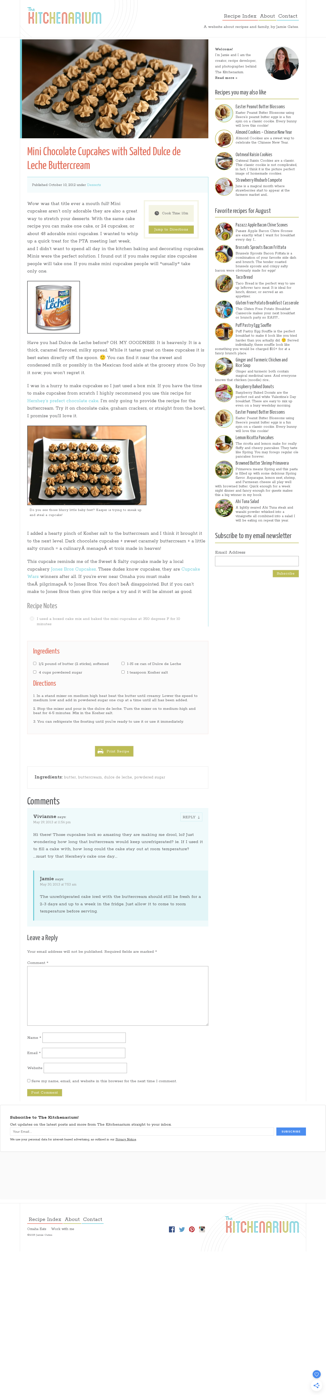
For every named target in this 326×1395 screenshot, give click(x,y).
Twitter (182, 1229)
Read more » (226, 78)
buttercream (90, 777)
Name (34, 1037)
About (267, 16)
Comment (37, 962)
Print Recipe (118, 751)
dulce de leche (118, 777)
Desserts (94, 185)
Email (34, 1052)
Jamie (47, 879)
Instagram (202, 1229)
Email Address (230, 552)
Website (34, 1068)
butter (70, 777)
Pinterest (192, 1229)
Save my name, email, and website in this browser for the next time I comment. (104, 1081)
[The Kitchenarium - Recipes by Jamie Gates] (64, 15)
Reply (189, 817)
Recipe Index (240, 16)
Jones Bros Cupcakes (73, 569)
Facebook (172, 1229)
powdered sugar (149, 777)
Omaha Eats (36, 1229)
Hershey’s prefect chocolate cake (62, 401)
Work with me (62, 1229)
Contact (287, 16)
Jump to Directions (171, 229)
